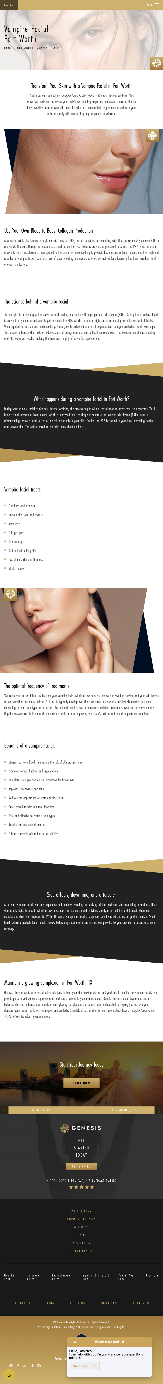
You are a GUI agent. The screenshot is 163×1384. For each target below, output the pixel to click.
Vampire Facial (48, 48)
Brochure (152, 1276)
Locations (109, 1303)
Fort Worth (24, 48)
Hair (81, 1235)
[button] (9, 1375)
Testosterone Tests (61, 1277)
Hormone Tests (33, 1277)
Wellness (81, 1227)
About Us (77, 1303)
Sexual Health (81, 1251)
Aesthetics (81, 1243)
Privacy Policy (62, 1358)
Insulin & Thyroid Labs (96, 1277)
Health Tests (9, 1277)
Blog (50, 1303)
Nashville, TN (41, 1110)
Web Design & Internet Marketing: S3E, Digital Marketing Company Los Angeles (81, 1327)
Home (8, 48)
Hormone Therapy (81, 1219)
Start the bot (82, 1366)
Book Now (8, 5)
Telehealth (22, 1303)
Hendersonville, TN (122, 1110)
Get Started (81, 1166)
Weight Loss (81, 1211)
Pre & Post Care (126, 1277)
